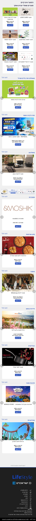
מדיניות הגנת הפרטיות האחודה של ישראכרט (20, 514)
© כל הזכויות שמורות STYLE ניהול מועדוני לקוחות (15, 519)
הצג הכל (4, 77)
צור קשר (30, 509)
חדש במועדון (24, 490)
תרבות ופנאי (24, 502)
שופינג (26, 496)
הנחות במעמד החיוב (22, 508)
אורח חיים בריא (24, 504)
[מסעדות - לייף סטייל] (18, 191)
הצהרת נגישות (28, 512)
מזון (27, 498)
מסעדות (25, 494)
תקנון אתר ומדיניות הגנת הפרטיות (23, 511)
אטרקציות (25, 492)
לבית (26, 506)
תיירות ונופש (24, 500)
